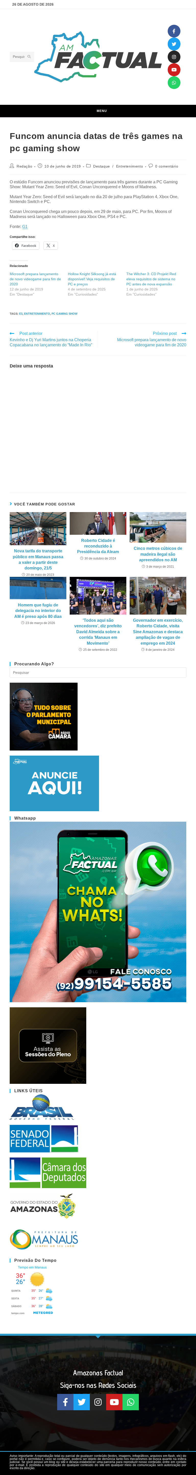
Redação (24, 166)
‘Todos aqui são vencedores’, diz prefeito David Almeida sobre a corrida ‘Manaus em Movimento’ (98, 631)
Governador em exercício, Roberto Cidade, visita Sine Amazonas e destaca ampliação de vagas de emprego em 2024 (158, 631)
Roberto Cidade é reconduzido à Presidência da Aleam (98, 546)
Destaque (101, 166)
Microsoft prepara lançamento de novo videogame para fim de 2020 (35, 279)
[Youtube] (174, 69)
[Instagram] (174, 56)
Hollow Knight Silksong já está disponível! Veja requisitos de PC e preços (92, 279)
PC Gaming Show (64, 313)
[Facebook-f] (174, 31)
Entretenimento (129, 166)
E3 (20, 313)
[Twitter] (174, 43)
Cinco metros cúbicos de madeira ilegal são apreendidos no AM (158, 554)
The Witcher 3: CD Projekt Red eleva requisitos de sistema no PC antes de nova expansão (151, 279)
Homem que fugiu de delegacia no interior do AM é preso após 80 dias (38, 611)
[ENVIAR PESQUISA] (29, 57)
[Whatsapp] (174, 82)
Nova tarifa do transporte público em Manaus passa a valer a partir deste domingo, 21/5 (38, 559)
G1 (25, 226)
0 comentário (166, 166)
